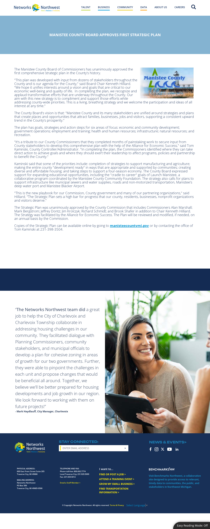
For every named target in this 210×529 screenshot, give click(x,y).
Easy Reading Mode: (192, 525)
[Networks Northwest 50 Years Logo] (37, 8)
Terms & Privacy (117, 505)
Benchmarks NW (162, 469)
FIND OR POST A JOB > (112, 474)
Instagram (156, 449)
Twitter (162, 449)
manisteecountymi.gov (129, 225)
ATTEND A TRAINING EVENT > (116, 479)
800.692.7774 (80, 471)
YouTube (169, 449)
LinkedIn (177, 449)
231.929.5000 (83, 474)
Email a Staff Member (69, 482)
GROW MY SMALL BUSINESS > (117, 484)
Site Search (193, 7)
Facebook (150, 449)
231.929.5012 (70, 477)
